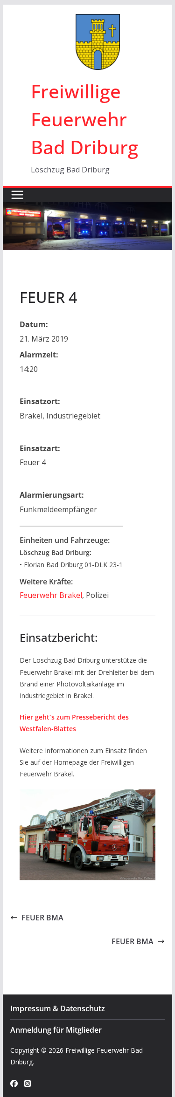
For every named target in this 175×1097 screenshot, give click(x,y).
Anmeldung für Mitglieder (56, 1030)
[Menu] (17, 195)
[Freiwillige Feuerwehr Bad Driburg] (88, 208)
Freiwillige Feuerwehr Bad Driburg (84, 119)
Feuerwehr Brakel (51, 595)
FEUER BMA (42, 917)
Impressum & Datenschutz (57, 1008)
